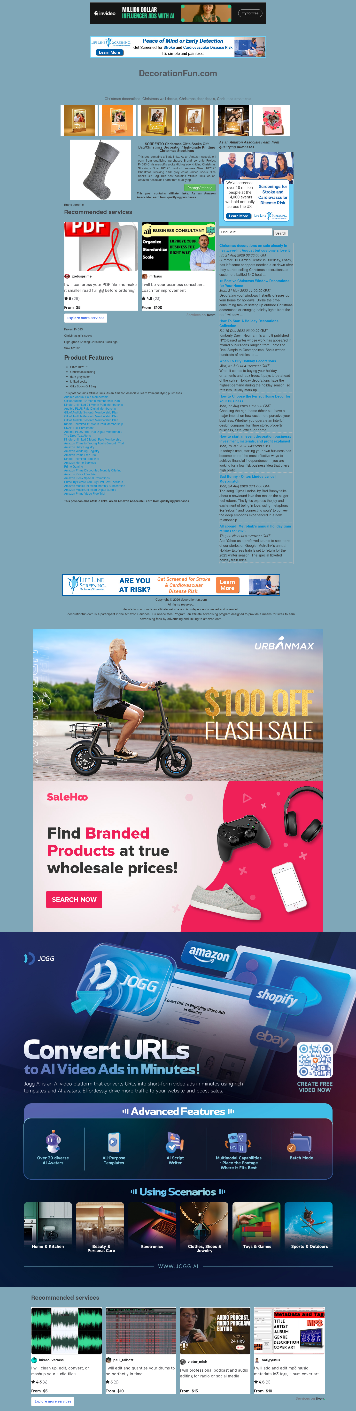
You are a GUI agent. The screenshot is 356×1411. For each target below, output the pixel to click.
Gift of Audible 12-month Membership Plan (92, 401)
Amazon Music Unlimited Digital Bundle (90, 489)
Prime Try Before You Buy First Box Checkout (93, 482)
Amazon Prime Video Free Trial (84, 493)
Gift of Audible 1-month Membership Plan (91, 420)
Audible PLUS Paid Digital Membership (90, 408)
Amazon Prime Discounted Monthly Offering (93, 470)
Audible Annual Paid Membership (86, 397)
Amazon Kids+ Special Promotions (87, 478)
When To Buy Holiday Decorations (247, 360)
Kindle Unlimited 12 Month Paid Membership (93, 424)
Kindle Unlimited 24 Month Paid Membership (93, 404)
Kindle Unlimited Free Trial (81, 458)
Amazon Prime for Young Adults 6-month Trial (94, 443)
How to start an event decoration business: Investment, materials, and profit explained (255, 438)
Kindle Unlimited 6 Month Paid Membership (92, 439)
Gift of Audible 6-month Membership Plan (91, 416)
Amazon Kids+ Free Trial (80, 474)
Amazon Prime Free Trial (80, 455)
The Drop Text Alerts (77, 435)
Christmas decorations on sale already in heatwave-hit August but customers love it (254, 248)
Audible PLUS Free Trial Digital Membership (93, 431)
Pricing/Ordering (199, 187)
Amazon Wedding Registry (81, 451)
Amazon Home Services (80, 462)
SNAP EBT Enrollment (78, 428)
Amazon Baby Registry (79, 447)
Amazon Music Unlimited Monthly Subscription (94, 486)
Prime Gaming (73, 466)
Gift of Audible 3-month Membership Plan (91, 412)
